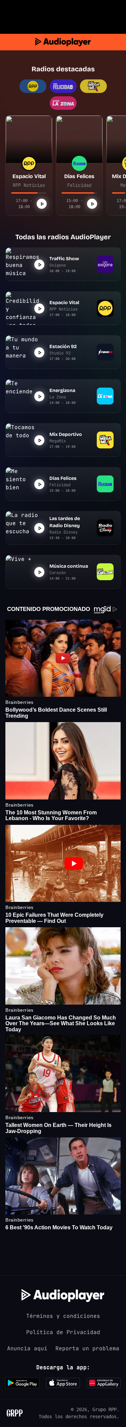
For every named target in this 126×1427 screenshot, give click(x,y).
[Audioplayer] (63, 42)
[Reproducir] (42, 204)
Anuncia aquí (27, 1348)
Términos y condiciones (63, 1316)
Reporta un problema (87, 1348)
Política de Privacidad (63, 1332)
